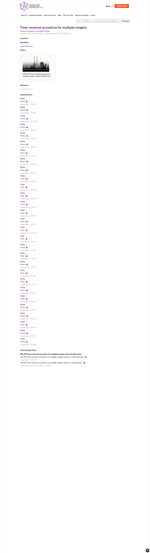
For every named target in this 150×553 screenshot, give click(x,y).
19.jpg (22, 256)
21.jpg (22, 273)
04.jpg (22, 127)
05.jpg (22, 135)
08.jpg (22, 161)
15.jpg (22, 221)
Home (79, 21)
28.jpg (22, 333)
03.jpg (22, 118)
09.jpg (22, 170)
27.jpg (22, 324)
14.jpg (22, 213)
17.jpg (22, 238)
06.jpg (22, 144)
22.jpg (22, 281)
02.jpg (22, 110)
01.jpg (22, 101)
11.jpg (22, 187)
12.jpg (22, 196)
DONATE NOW (121, 6)
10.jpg (22, 178)
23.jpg (22, 290)
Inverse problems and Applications (106, 21)
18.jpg (22, 247)
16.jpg (22, 230)
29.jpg (22, 341)
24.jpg (22, 298)
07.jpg (22, 153)
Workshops (87, 21)
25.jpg (22, 307)
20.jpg (22, 264)
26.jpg (22, 316)
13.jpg (22, 204)
